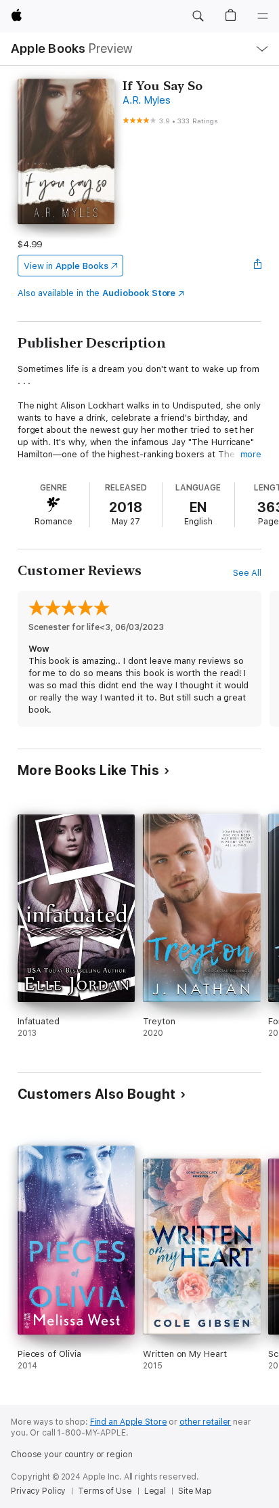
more (251, 454)
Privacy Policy (38, 1491)
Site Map (195, 1491)
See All (247, 573)
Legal (155, 1491)
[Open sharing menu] (257, 265)
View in (66, 266)
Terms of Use (105, 1491)
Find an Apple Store (128, 1422)
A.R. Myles (147, 100)
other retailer (205, 1422)
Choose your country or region (72, 1454)
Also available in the (97, 293)
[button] (197, 16)
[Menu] (262, 16)
